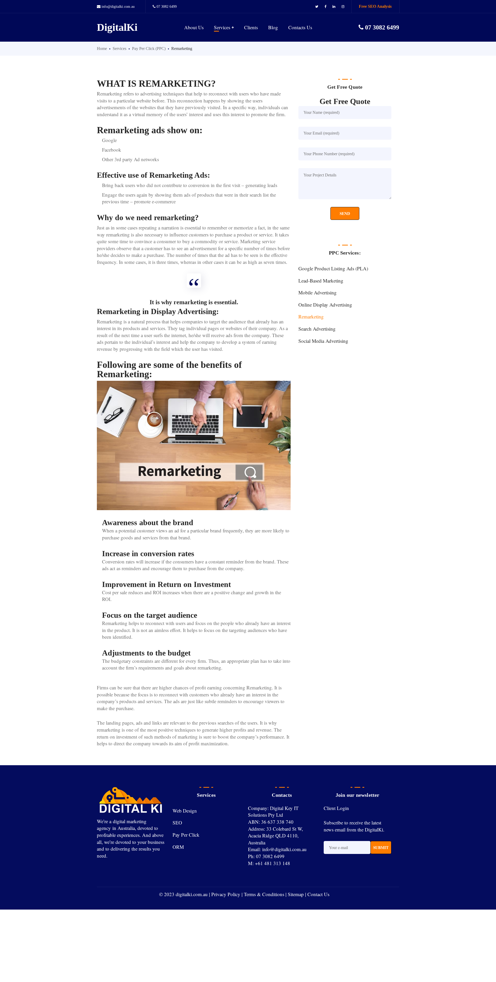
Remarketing (311, 316)
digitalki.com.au (192, 894)
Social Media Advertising (323, 341)
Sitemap (296, 894)
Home (102, 48)
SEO (177, 822)
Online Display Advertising (325, 304)
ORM (178, 847)
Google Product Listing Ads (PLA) (333, 268)
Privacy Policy (225, 894)
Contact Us (318, 894)
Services (119, 48)
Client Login (336, 808)
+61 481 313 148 (272, 863)
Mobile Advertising (317, 292)
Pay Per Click (186, 834)
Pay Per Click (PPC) (149, 48)
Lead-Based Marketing (320, 280)
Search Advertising (317, 328)
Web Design (185, 810)
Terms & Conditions (264, 894)
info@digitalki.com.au (117, 7)
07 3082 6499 (167, 7)
